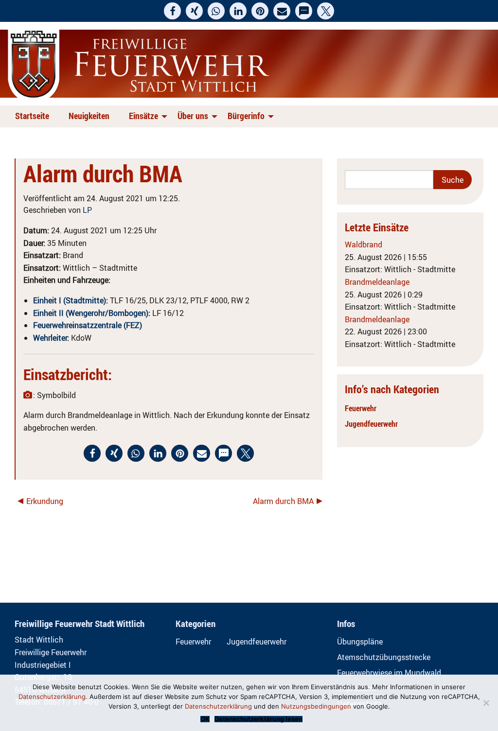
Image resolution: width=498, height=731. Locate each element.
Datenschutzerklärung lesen (258, 719)
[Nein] (486, 703)
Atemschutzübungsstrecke (383, 657)
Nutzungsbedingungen (316, 706)
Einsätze (143, 116)
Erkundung (44, 501)
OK (205, 719)
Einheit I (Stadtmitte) (69, 300)
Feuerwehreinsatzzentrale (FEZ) (87, 325)
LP (87, 210)
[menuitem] (34, 116)
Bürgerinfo (246, 116)
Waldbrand (363, 244)
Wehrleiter (50, 337)
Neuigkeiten (89, 116)
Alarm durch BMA (283, 501)
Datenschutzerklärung (52, 696)
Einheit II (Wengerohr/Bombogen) (90, 313)
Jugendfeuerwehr (371, 423)
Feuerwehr (360, 408)
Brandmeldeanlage (377, 282)
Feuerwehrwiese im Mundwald (389, 672)
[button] (172, 10)
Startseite (32, 116)
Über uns (193, 116)
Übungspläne (360, 641)
